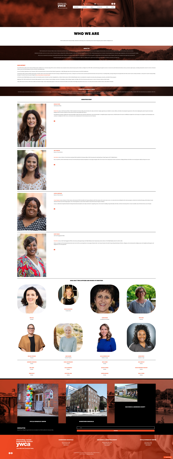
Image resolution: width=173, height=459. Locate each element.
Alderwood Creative (90, 453)
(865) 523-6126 (66, 445)
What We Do (84, 7)
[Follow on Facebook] (112, 4)
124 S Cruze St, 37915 (148, 442)
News (107, 7)
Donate (112, 7)
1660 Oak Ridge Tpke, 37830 (107, 442)
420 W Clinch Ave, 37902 (66, 442)
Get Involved (99, 7)
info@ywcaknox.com (66, 443)
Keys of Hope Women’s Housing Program (43, 74)
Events (92, 7)
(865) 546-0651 (148, 445)
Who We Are (76, 7)
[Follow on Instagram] (114, 4)
